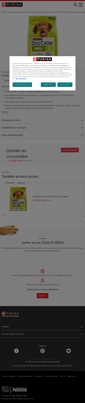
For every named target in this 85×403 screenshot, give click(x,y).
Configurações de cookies (22, 84)
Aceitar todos (65, 84)
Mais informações (21, 78)
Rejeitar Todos (48, 84)
